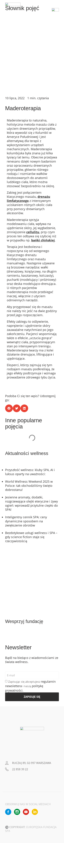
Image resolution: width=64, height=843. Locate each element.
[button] (9, 408)
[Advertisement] (32, 59)
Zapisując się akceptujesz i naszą (30, 686)
